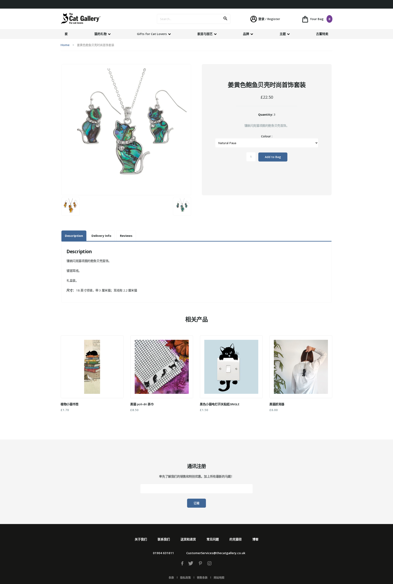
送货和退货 (188, 539)
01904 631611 (163, 553)
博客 (255, 539)
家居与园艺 (205, 34)
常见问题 (213, 539)
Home (65, 45)
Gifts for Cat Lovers (152, 34)
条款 (171, 577)
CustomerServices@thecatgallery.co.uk (215, 553)
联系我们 (164, 539)
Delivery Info (101, 236)
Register (273, 19)
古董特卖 (322, 34)
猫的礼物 (100, 34)
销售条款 (202, 577)
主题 (283, 34)
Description (74, 236)
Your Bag (319, 19)
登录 (261, 19)
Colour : (266, 136)
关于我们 (141, 539)
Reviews (126, 236)
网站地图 (219, 577)
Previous (66, 377)
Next (326, 377)
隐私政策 (185, 577)
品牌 (246, 34)
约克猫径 (235, 539)
